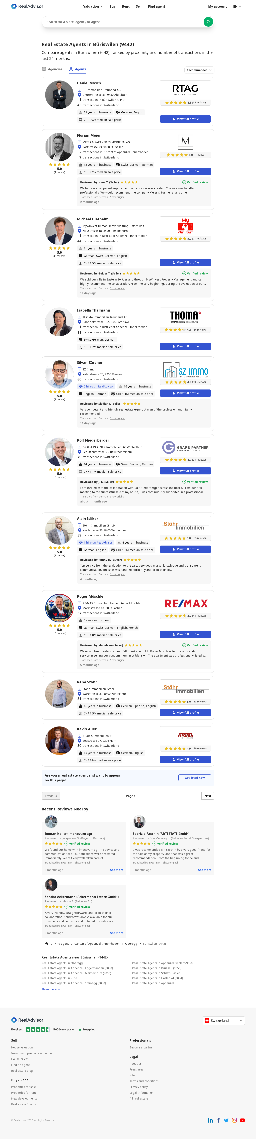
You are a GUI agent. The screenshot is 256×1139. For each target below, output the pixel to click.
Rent (126, 6)
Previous (51, 796)
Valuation (91, 6)
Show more (49, 989)
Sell (139, 6)
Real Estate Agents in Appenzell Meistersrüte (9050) (76, 973)
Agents (80, 69)
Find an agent (20, 1065)
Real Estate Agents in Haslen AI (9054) (157, 978)
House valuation (22, 1047)
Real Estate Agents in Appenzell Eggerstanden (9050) (77, 968)
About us (136, 1063)
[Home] (47, 944)
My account (217, 6)
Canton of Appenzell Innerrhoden (97, 943)
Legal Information (142, 1093)
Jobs (132, 1075)
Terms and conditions (144, 1081)
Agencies (55, 69)
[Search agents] (208, 22)
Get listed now (195, 778)
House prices (20, 1059)
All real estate (139, 1098)
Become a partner (142, 1047)
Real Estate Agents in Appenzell (153, 983)
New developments (24, 1098)
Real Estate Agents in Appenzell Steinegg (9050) (74, 983)
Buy (112, 6)
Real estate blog (22, 1070)
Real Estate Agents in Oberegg (62, 963)
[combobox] (128, 22)
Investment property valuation (31, 1053)
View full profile (188, 119)
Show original (117, 197)
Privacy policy (139, 1087)
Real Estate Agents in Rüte (59, 978)
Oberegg (131, 943)
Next (208, 796)
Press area (137, 1069)
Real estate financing (25, 1104)
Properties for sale (23, 1087)
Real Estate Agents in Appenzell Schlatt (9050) (162, 963)
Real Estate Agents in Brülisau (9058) (156, 968)
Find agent (156, 6)
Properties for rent (23, 1093)
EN (235, 6)
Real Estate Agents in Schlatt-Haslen (156, 973)
